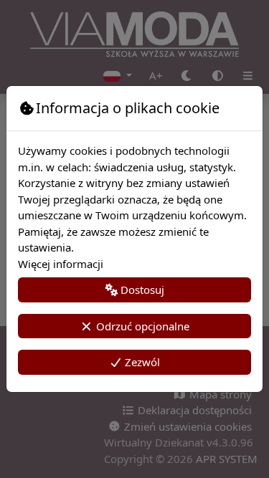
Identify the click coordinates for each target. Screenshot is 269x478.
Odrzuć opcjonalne (141, 326)
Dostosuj (141, 289)
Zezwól (141, 362)
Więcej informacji (60, 264)
